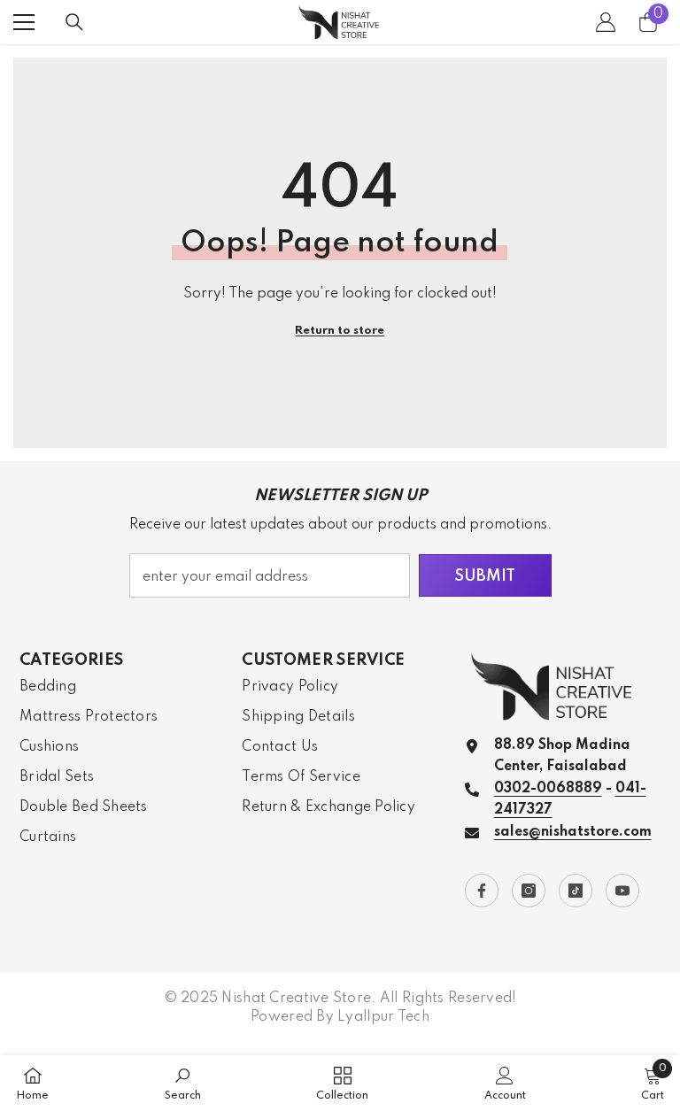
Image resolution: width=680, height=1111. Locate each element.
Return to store (339, 330)
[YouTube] (622, 890)
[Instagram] (528, 890)
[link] (183, 1083)
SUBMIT (484, 576)
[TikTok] (575, 890)
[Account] (605, 22)
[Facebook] (481, 890)
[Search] (74, 22)
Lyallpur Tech (383, 1017)
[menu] (24, 22)
